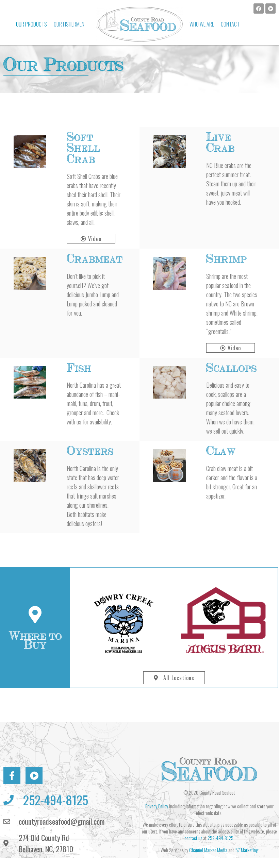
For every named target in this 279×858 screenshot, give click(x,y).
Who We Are (202, 24)
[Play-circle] (270, 8)
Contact (230, 24)
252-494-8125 (220, 838)
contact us (193, 838)
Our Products (31, 24)
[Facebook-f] (11, 775)
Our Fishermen (69, 24)
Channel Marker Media (208, 850)
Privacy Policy (156, 806)
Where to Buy (35, 640)
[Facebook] (258, 8)
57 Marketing (246, 850)
